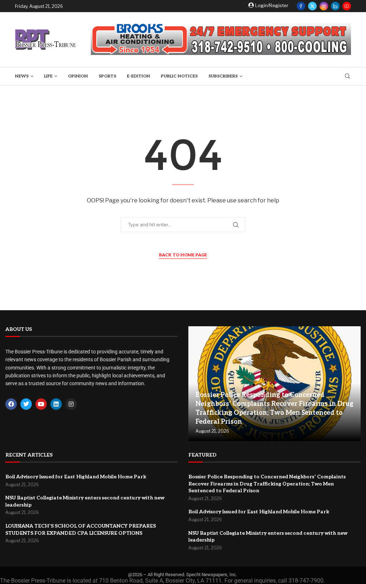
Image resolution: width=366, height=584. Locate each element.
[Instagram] (324, 6)
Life (48, 76)
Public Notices (179, 76)
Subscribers (223, 76)
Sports (107, 76)
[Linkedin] (335, 6)
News (22, 76)
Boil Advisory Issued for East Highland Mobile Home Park (75, 477)
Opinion (78, 76)
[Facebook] (301, 6)
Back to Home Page (183, 255)
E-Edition (138, 76)
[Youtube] (346, 6)
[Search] (347, 77)
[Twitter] (312, 6)
